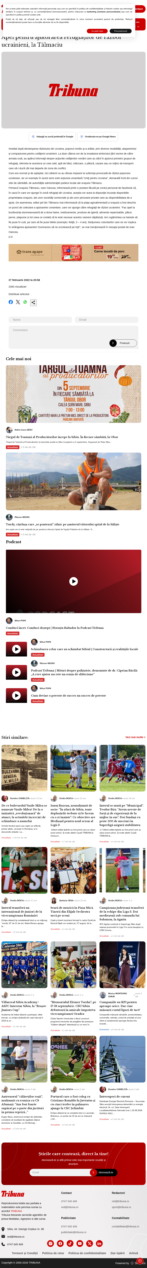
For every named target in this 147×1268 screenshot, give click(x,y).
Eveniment (104, 1029)
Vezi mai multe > (135, 737)
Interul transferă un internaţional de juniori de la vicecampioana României (21, 911)
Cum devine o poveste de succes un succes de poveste (68, 695)
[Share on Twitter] (18, 304)
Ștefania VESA (66, 900)
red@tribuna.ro (15, 1236)
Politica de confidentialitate (87, 1253)
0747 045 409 (69, 1201)
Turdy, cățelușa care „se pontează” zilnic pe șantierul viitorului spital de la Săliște (62, 524)
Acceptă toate (97, 31)
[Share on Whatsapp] (25, 304)
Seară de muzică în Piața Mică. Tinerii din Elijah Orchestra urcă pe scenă (72, 911)
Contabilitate (120, 1218)
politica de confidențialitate (91, 8)
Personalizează (120, 31)
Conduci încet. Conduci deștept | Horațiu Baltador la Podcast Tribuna (55, 628)
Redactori (118, 1192)
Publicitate (68, 1218)
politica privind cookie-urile (28, 15)
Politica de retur (53, 1253)
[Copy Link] (33, 302)
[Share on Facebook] (11, 304)
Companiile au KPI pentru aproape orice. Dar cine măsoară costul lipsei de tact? (119, 1006)
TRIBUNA (16, 1211)
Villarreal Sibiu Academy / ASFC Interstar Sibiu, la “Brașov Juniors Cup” (23, 1006)
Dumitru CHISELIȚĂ (19, 798)
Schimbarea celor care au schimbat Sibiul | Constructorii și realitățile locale (84, 649)
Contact (138, 8)
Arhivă (133, 1253)
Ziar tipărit (117, 1253)
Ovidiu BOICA (66, 798)
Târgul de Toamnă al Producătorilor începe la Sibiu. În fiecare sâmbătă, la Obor (62, 437)
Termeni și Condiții (25, 1253)
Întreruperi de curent (114, 1096)
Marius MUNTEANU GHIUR (117, 995)
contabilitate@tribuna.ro (125, 1226)
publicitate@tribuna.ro (73, 1232)
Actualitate (12, 447)
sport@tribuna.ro (121, 1207)
